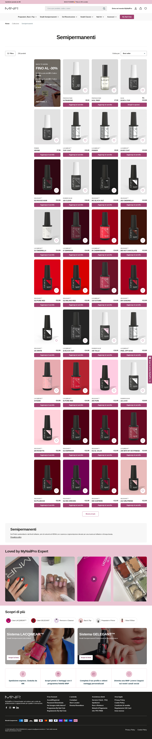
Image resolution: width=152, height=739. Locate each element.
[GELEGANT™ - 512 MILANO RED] (76, 277)
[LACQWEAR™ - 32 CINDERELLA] (47, 227)
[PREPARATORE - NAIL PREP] (105, 76)
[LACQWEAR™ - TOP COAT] (76, 126)
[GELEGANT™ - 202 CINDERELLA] (134, 176)
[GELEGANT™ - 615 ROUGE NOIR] (47, 176)
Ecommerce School (15, 731)
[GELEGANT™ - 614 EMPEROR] (76, 427)
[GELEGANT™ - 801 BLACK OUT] (105, 176)
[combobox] (76, 8)
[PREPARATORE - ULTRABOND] (76, 76)
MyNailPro (13, 729)
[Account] (135, 8)
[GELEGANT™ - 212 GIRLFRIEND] (134, 477)
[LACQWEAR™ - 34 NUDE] (47, 377)
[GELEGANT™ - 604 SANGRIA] (134, 277)
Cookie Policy (142, 730)
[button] (150, 369)
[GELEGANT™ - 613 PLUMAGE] (47, 477)
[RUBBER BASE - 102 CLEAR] (76, 176)
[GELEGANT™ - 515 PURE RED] (47, 277)
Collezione (15, 23)
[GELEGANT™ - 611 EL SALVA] (105, 427)
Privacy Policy (130, 730)
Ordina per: (116, 53)
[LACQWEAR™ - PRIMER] (105, 126)
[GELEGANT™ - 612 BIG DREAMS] (76, 477)
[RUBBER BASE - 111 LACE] (134, 377)
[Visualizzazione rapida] (86, 63)
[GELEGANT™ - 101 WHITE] (47, 327)
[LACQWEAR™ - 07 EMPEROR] (76, 227)
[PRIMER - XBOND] (47, 126)
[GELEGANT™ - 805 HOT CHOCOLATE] (134, 227)
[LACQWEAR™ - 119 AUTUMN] (105, 277)
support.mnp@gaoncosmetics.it (36, 729)
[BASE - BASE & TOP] (134, 76)
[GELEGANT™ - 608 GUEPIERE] (105, 477)
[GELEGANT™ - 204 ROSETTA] (47, 427)
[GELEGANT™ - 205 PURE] (105, 377)
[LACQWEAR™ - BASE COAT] (134, 126)
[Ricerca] (104, 8)
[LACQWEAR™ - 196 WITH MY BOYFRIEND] (134, 427)
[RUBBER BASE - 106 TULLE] (105, 327)
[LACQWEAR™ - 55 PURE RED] (76, 377)
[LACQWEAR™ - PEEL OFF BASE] (134, 327)
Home (7, 23)
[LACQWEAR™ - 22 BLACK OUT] (76, 327)
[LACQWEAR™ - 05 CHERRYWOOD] (105, 227)
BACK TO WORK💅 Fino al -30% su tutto (76, 2)
